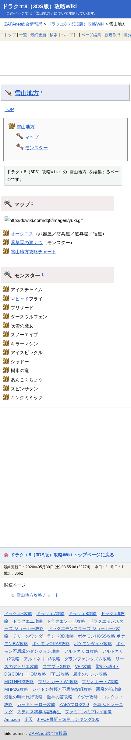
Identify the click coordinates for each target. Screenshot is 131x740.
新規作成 (112, 35)
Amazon (12, 719)
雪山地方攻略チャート (33, 251)
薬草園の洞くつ (27, 242)
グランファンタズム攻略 (87, 658)
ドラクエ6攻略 (18, 613)
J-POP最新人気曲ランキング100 (68, 719)
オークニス (22, 233)
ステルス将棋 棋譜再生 (39, 711)
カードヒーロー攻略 (36, 704)
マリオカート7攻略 (100, 681)
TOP (9, 109)
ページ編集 (91, 35)
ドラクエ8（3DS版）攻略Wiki (39, 6)
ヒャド (22, 298)
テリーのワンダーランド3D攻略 (43, 636)
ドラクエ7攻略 (51, 613)
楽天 (28, 719)
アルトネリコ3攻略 (42, 658)
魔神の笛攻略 (60, 696)
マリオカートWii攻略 (58, 681)
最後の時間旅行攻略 (23, 696)
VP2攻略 (83, 666)
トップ (10, 35)
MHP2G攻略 (16, 689)
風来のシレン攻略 (90, 674)
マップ (32, 137)
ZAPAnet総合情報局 (23, 24)
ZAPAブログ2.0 (74, 704)
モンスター (36, 147)
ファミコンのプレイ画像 (88, 711)
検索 (54, 35)
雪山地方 (27, 93)
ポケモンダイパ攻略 (93, 643)
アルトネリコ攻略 (81, 651)
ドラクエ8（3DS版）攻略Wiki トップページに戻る (62, 554)
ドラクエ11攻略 (28, 621)
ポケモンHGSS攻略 (96, 636)
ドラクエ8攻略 (83, 613)
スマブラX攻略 (57, 666)
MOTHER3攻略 (19, 681)
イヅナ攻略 (87, 696)
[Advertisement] (65, 58)
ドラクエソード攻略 (66, 621)
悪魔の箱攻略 (109, 689)
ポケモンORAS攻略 (51, 643)
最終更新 (38, 35)
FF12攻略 (59, 674)
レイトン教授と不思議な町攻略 (62, 689)
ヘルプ (67, 35)
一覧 (23, 35)
